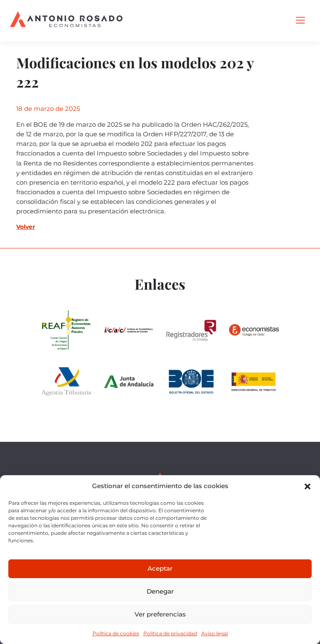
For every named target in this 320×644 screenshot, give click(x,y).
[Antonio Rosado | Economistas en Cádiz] (66, 21)
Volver (25, 227)
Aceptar (160, 568)
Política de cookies (115, 633)
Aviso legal (214, 633)
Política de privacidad (170, 633)
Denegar (160, 591)
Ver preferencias (160, 614)
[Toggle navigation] (300, 21)
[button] (307, 486)
